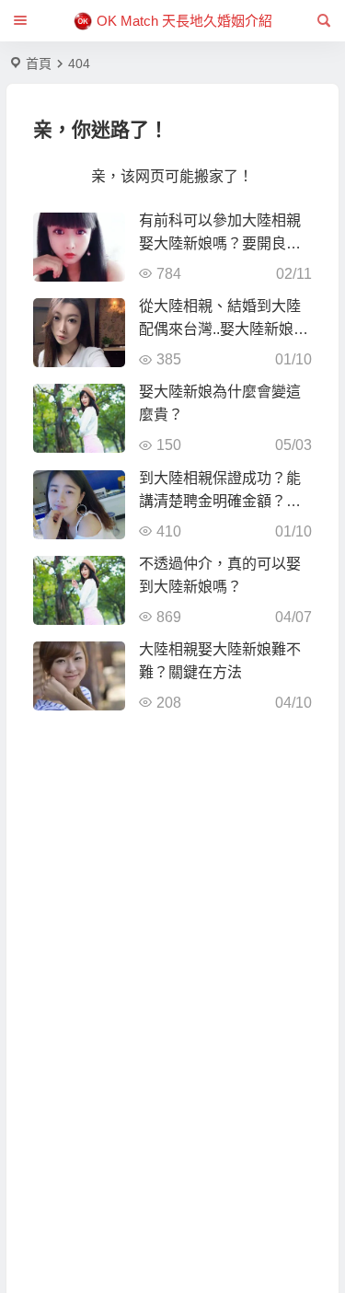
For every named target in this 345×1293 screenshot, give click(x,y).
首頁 (39, 63)
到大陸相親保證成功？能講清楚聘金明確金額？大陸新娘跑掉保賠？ (220, 501)
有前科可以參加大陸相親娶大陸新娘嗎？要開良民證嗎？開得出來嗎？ (220, 243)
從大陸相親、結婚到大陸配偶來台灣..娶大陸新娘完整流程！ (223, 329)
